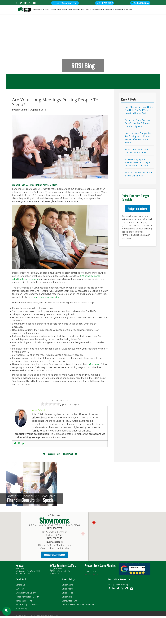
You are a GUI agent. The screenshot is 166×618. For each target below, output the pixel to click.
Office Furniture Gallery (25, 592)
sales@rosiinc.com (92, 574)
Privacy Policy (21, 608)
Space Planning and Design (27, 596)
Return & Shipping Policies (27, 604)
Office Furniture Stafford (63, 565)
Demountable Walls (70, 600)
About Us (127, 9)
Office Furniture (37, 9)
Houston (20, 565)
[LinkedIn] (21, 3)
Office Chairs (49, 9)
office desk (93, 364)
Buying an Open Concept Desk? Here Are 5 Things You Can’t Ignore (138, 123)
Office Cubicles (73, 9)
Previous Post (53, 454)
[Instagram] (30, 3)
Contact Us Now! (141, 3)
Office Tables (85, 9)
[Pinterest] (34, 3)
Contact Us (20, 584)
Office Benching (97, 9)
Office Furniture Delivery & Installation (78, 604)
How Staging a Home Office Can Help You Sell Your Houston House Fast (139, 110)
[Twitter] (25, 3)
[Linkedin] (23, 443)
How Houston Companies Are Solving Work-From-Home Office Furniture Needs (138, 138)
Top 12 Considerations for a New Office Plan (138, 174)
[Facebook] (17, 3)
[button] (94, 523)
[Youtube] (131, 589)
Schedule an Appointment (54, 554)
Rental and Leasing (24, 600)
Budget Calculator (137, 208)
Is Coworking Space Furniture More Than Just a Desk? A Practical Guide (139, 162)
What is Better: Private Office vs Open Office (137, 151)
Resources (108, 9)
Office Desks (61, 9)
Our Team (20, 588)
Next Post (68, 454)
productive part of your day (45, 297)
